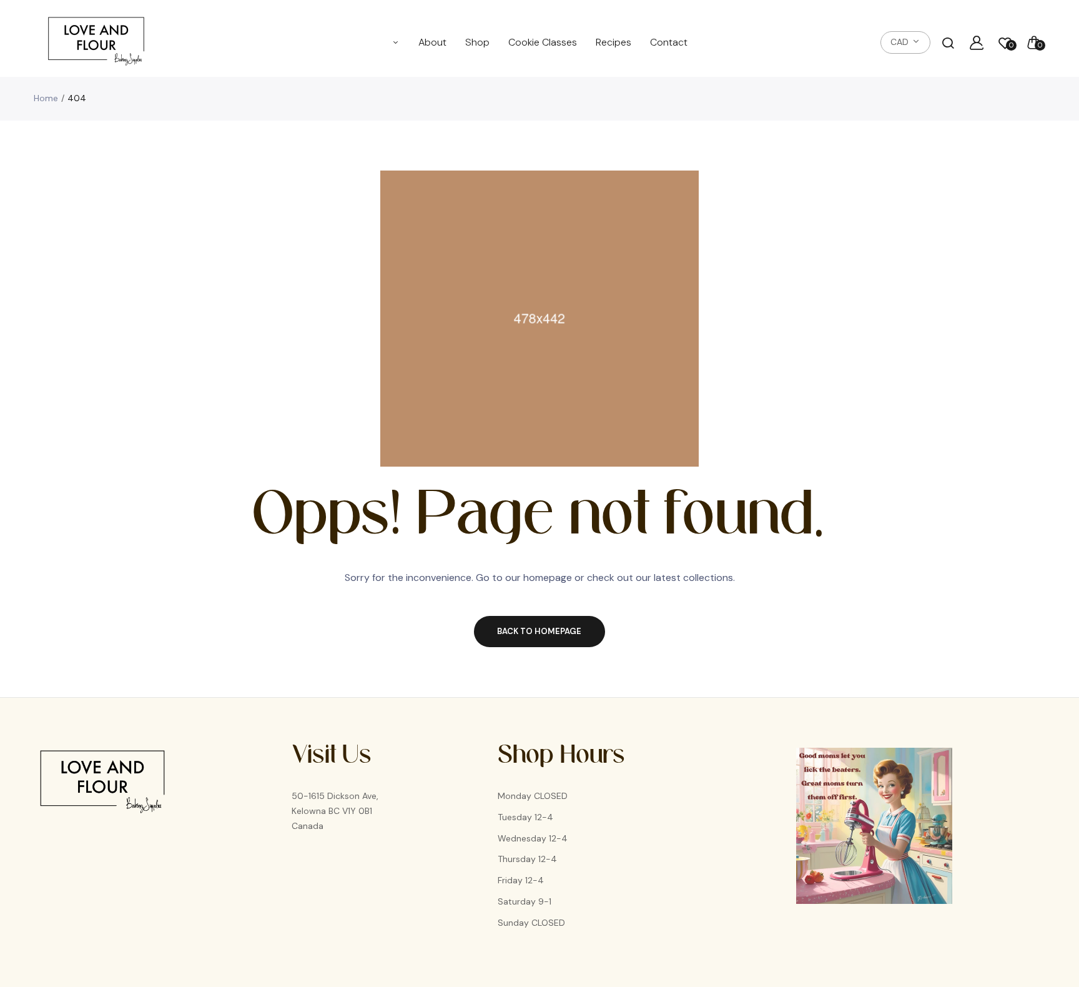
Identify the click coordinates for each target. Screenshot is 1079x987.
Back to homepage (539, 631)
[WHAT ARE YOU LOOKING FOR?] (948, 42)
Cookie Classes (542, 42)
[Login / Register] (976, 42)
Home (46, 98)
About (432, 42)
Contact (668, 42)
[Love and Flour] (96, 42)
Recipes (613, 42)
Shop (477, 42)
